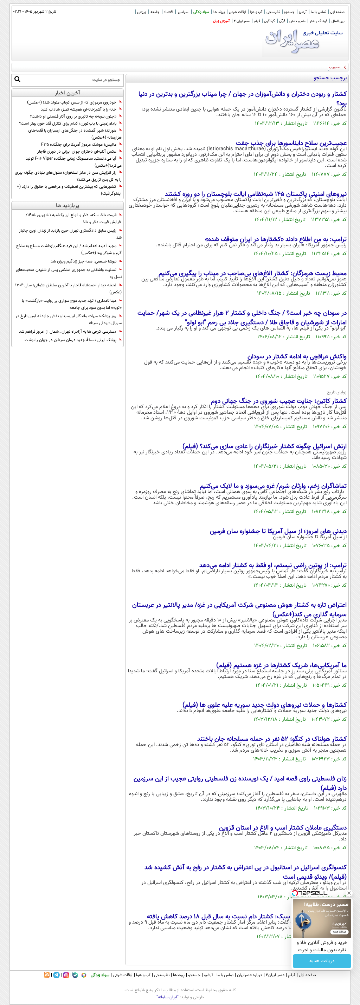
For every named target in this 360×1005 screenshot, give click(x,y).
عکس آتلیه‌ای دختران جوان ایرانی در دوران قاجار (76, 151)
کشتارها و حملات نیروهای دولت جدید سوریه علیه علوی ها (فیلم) (264, 705)
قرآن (282, 21)
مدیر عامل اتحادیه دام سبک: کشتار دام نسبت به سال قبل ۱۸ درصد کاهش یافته (247, 917)
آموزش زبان (221, 21)
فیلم (257, 21)
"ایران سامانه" (167, 997)
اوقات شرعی (237, 12)
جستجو (289, 12)
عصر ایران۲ (275, 975)
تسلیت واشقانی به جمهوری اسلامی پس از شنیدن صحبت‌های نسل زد (69, 273)
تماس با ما (318, 12)
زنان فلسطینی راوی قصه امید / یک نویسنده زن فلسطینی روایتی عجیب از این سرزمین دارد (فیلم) (240, 783)
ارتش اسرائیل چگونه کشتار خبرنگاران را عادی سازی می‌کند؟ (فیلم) (264, 447)
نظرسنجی (273, 12)
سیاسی (183, 12)
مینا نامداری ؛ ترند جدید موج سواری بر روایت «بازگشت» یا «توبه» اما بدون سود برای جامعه (72, 304)
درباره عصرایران (249, 975)
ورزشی (141, 12)
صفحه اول (337, 12)
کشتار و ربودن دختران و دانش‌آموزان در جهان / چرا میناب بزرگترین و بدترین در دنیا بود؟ (243, 99)
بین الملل (338, 21)
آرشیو (303, 12)
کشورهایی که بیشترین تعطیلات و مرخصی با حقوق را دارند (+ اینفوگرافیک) (69, 190)
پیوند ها (219, 12)
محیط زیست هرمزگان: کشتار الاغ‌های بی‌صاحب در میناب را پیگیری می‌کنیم (253, 274)
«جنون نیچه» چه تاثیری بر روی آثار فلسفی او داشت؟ (73, 116)
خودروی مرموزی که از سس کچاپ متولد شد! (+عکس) (71, 102)
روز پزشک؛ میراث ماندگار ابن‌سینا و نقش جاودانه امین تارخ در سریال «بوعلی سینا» (68, 319)
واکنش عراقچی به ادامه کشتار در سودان (297, 357)
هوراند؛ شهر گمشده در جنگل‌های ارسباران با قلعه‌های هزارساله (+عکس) (75, 134)
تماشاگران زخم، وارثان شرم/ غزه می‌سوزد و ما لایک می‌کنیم (273, 486)
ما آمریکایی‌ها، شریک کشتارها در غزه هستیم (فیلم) (281, 666)
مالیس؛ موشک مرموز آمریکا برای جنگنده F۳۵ (78, 144)
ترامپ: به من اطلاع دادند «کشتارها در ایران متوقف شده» (276, 240)
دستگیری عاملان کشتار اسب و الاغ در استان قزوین (283, 828)
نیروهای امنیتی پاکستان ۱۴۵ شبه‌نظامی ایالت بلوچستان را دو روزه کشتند (256, 194)
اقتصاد (168, 12)
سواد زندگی (201, 12)
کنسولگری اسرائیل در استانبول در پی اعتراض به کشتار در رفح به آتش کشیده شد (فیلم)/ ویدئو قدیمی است (245, 872)
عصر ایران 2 (242, 21)
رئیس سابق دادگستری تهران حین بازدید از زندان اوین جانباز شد (70, 234)
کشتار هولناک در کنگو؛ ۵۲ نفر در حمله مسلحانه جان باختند (272, 739)
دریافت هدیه (322, 961)
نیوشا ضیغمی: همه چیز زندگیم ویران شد (83, 261)
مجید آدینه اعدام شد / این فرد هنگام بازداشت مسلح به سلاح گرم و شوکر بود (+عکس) (69, 249)
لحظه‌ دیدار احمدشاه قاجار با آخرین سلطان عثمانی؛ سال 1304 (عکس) (68, 288)
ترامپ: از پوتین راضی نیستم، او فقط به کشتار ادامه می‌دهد (273, 566)
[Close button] (349, 893)
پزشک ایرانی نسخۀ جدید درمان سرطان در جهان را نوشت (70, 340)
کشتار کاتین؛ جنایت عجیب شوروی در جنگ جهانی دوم (279, 401)
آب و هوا (256, 12)
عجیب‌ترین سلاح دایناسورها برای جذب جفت (291, 143)
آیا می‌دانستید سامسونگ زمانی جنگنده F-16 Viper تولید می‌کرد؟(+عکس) (74, 162)
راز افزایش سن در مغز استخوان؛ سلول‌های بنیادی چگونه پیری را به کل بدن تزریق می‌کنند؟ (68, 176)
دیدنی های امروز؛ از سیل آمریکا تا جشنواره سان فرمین (278, 532)
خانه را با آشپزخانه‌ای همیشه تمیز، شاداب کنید (78, 109)
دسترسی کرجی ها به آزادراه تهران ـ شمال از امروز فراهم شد (67, 331)
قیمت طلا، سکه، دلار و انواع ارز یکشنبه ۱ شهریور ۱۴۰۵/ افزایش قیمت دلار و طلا (74, 218)
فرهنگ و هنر (318, 21)
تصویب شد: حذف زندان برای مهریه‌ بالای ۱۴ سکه (302, 67)
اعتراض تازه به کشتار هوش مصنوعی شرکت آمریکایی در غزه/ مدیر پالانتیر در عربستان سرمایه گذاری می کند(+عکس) (239, 610)
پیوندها (179, 975)
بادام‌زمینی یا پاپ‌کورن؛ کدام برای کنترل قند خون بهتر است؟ (67, 123)
